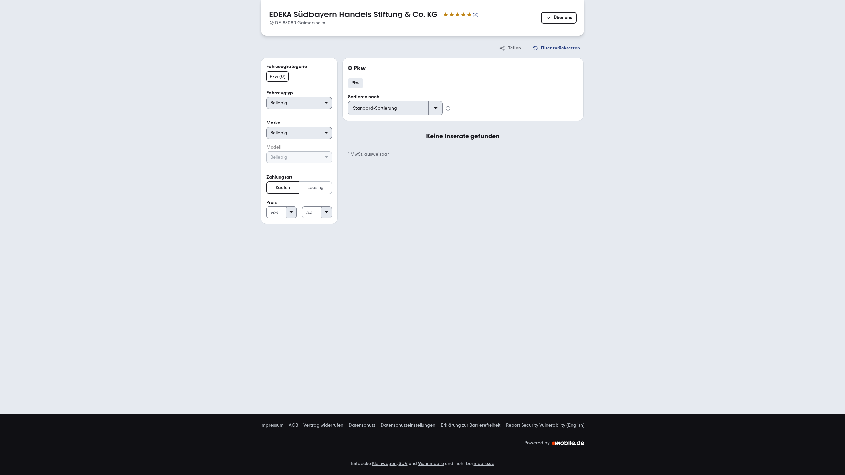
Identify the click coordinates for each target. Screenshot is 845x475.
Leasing (315, 187)
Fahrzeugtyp (279, 93)
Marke (273, 123)
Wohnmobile (431, 463)
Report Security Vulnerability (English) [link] (545, 425)
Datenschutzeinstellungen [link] (408, 425)
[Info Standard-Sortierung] (448, 108)
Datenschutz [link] (362, 425)
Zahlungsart (279, 177)
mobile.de (484, 463)
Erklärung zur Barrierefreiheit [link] (471, 425)
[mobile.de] (568, 443)
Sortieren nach (363, 97)
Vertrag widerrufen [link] (323, 425)
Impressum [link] (272, 425)
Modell (274, 147)
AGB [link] (293, 425)
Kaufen (283, 187)
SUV (403, 463)
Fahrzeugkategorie (286, 66)
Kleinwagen (384, 463)
